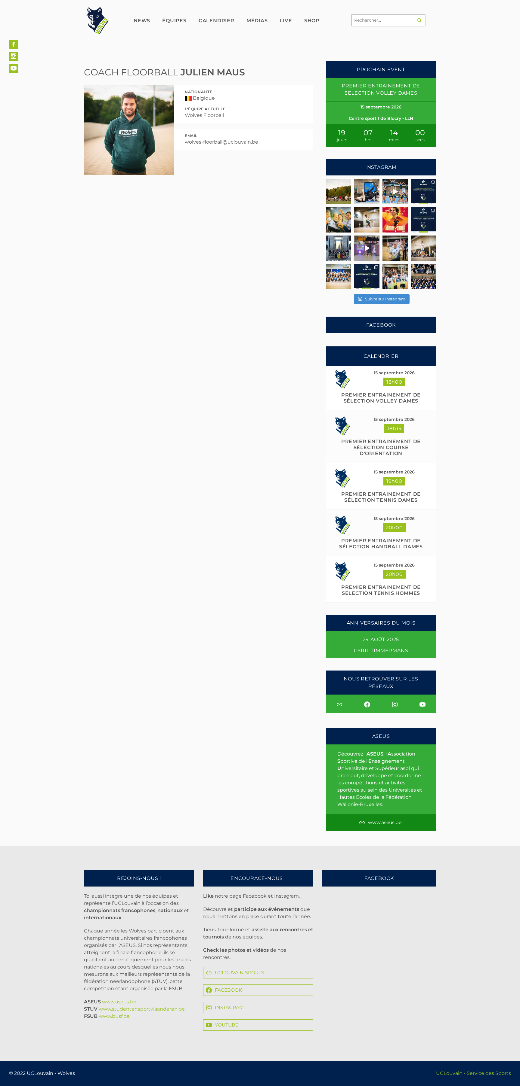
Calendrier (216, 20)
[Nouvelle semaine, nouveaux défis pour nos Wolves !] (366, 276)
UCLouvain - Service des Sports (473, 1073)
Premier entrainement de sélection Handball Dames (381, 543)
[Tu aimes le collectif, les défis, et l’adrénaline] (338, 191)
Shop (312, 20)
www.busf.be (114, 1016)
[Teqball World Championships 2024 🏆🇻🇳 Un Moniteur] (395, 220)
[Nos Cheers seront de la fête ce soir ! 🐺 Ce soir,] (338, 276)
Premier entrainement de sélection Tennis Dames (381, 497)
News (142, 20)
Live (286, 20)
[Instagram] (13, 56)
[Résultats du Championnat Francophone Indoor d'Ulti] (366, 220)
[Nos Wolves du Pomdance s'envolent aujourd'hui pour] (423, 276)
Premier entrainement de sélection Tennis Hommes (381, 590)
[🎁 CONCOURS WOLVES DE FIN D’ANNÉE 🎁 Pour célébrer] (395, 191)
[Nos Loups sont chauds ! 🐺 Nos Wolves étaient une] (395, 248)
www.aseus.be (119, 1002)
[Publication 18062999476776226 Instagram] (366, 248)
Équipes (174, 20)
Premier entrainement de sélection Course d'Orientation (381, 447)
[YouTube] (13, 68)
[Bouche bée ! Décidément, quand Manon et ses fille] (338, 248)
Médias (257, 20)
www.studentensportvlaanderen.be (142, 1009)
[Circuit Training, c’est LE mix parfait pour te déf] (366, 191)
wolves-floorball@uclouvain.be (221, 142)
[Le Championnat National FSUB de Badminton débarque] (423, 248)
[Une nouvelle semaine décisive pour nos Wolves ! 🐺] (423, 191)
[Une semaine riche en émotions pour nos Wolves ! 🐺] (338, 220)
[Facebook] (13, 44)
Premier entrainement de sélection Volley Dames (381, 398)
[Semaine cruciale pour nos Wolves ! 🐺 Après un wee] (423, 220)
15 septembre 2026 (394, 373)
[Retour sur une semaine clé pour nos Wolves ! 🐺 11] (395, 276)
